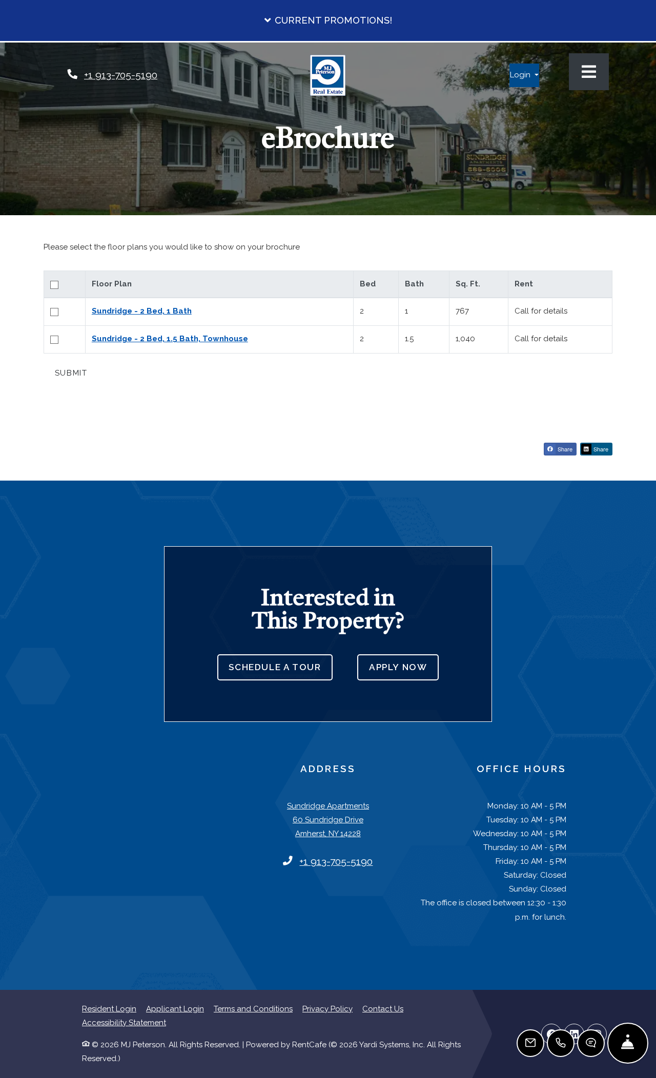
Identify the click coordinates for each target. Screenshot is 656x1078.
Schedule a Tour (275, 667)
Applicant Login (175, 1008)
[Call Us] (561, 1043)
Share (564, 449)
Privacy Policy (327, 1008)
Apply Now (404, 666)
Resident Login (109, 1008)
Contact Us (382, 1008)
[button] (328, 20)
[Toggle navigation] (589, 71)
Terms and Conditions (253, 1008)
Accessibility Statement (124, 1022)
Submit (71, 373)
